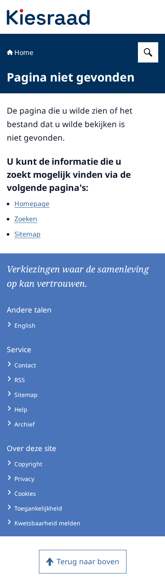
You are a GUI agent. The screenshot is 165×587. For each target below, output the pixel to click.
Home (23, 52)
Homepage (32, 203)
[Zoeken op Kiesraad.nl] (148, 52)
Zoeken (25, 218)
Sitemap (27, 234)
